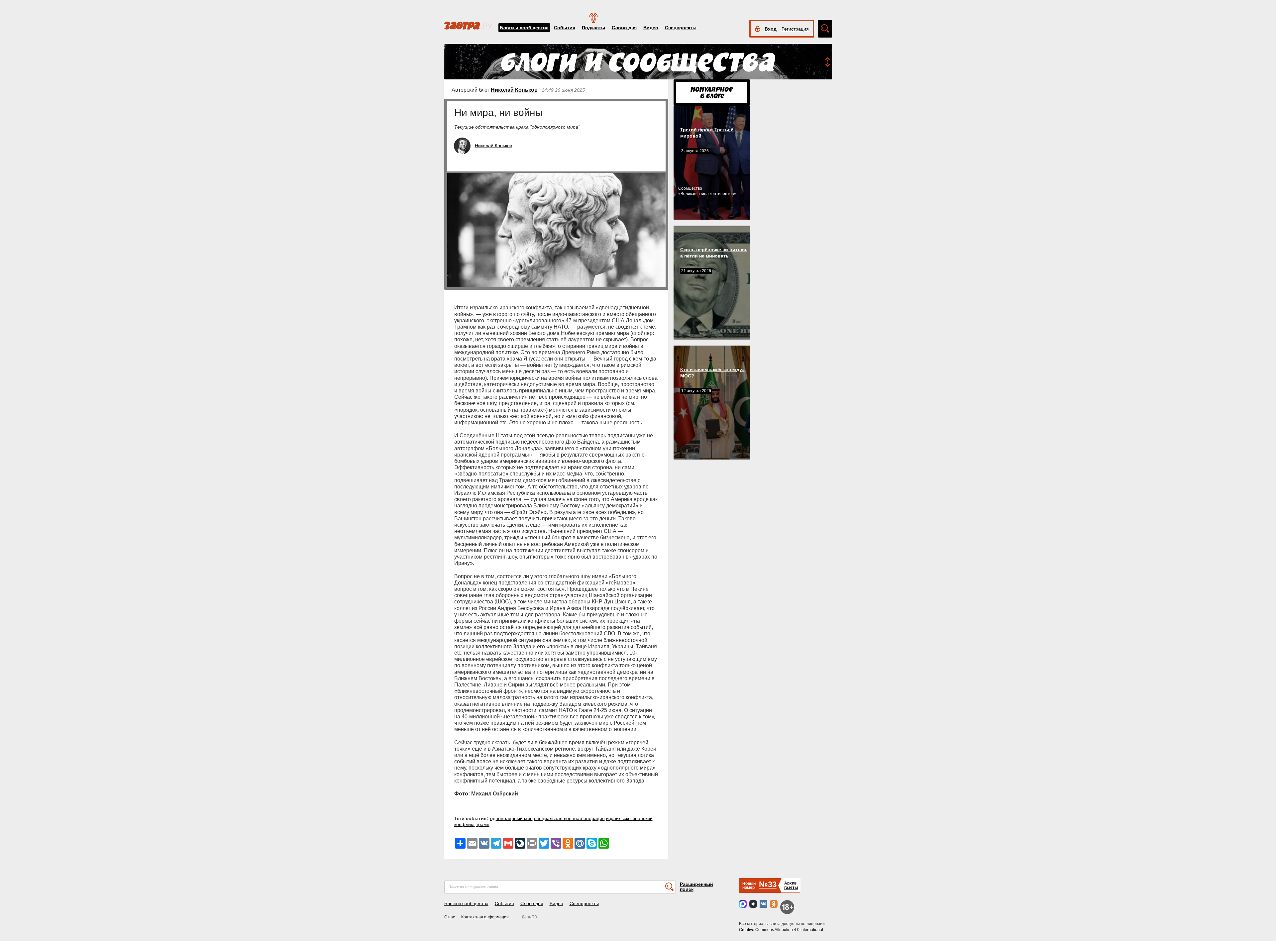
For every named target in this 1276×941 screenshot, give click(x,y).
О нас (449, 917)
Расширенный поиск (696, 887)
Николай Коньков (514, 90)
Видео (650, 27)
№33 (768, 884)
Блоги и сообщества (524, 27)
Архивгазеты (791, 885)
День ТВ (529, 917)
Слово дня (624, 27)
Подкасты (593, 27)
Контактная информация (485, 917)
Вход (771, 29)
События (564, 27)
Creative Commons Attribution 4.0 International (781, 929)
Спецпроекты (680, 27)
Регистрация (795, 29)
